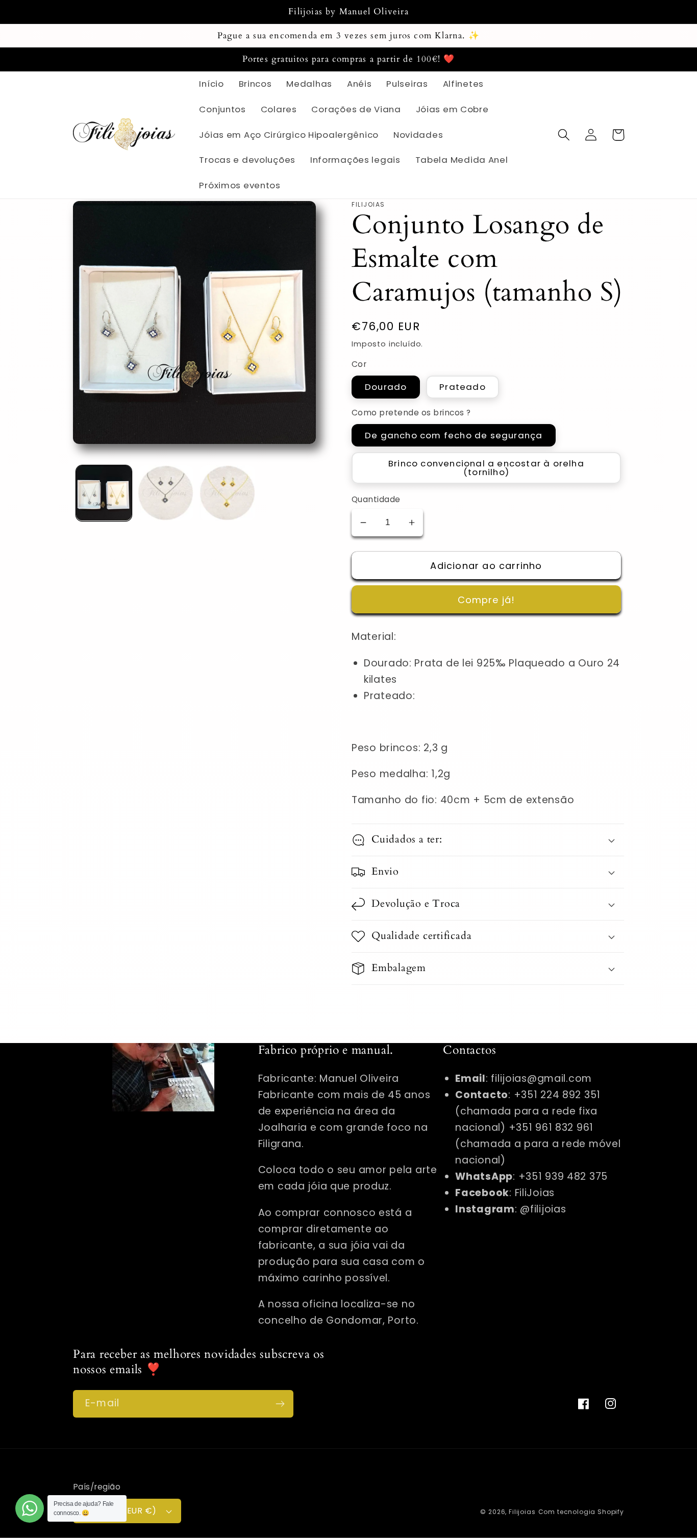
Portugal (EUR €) (121, 1510)
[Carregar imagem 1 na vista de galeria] (104, 493)
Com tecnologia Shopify (581, 1511)
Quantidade (376, 499)
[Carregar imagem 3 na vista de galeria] (227, 493)
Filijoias (522, 1511)
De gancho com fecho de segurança (453, 435)
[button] (564, 134)
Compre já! (486, 599)
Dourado (386, 387)
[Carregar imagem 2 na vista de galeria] (165, 493)
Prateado (462, 387)
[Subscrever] (279, 1404)
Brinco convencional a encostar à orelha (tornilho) (486, 467)
